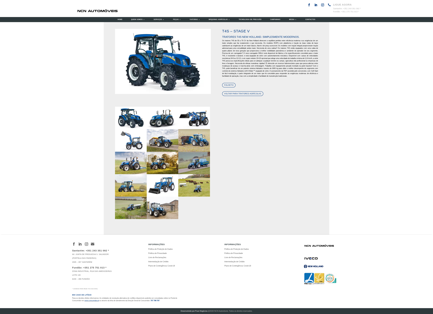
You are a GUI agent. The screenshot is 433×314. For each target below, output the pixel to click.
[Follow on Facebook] (309, 6)
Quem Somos (137, 19)
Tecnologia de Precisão (250, 19)
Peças (176, 19)
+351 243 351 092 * (352, 8)
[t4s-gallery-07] (194, 196)
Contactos (310, 19)
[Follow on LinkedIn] (316, 6)
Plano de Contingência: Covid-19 (161, 266)
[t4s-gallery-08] (131, 219)
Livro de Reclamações (157, 257)
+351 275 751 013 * (350, 11)
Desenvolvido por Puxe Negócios (194, 311)
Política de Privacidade (157, 253)
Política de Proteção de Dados (160, 249)
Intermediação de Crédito (158, 262)
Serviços (158, 19)
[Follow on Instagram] (323, 6)
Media (291, 19)
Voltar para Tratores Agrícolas (242, 94)
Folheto (229, 85)
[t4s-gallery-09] (162, 219)
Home (120, 19)
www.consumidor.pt (91, 300)
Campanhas (275, 19)
